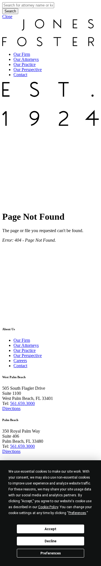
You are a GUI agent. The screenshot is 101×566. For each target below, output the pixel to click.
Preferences (50, 553)
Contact (20, 74)
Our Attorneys (26, 59)
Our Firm (21, 54)
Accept (50, 529)
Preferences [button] (77, 513)
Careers (20, 360)
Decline (50, 541)
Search (10, 11)
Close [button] (7, 16)
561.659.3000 (22, 403)
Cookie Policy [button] (48, 507)
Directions (11, 408)
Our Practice (24, 64)
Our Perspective (27, 69)
